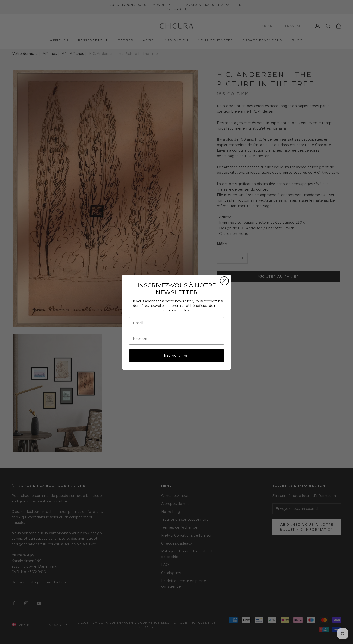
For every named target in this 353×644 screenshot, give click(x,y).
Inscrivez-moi (176, 355)
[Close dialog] (224, 281)
